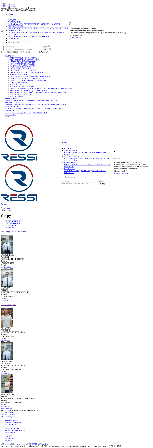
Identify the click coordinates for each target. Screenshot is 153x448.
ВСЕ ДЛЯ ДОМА (17, 96)
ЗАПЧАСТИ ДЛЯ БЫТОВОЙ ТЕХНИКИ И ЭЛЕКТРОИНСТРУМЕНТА (38, 92)
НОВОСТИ (55, 24)
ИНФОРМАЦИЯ (7, 417)
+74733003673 (6, 408)
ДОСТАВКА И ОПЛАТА (44, 32)
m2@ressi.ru (5, 373)
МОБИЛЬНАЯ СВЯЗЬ (18, 74)
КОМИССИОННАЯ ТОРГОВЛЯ (21, 32)
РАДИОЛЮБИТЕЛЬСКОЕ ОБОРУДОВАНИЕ (28, 78)
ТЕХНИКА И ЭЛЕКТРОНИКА (22, 86)
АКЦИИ (8, 436)
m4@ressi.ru (5, 340)
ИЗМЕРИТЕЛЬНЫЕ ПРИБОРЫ (22, 62)
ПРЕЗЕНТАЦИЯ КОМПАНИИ (20, 28)
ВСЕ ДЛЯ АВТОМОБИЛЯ (20, 94)
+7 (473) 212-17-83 (8, 4)
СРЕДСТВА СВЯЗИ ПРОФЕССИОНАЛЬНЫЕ (28, 80)
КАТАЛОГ (9, 56)
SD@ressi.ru (5, 300)
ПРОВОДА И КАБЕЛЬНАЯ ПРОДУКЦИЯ (26, 72)
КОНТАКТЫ (10, 115)
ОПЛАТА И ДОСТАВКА (15, 430)
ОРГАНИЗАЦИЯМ (12, 102)
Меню (10, 14)
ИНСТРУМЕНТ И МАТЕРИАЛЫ (23, 70)
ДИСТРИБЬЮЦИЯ (31, 24)
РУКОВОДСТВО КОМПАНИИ (13, 232)
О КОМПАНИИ (11, 98)
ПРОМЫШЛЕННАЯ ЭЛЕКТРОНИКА (25, 60)
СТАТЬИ (8, 440)
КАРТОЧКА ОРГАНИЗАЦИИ (56, 28)
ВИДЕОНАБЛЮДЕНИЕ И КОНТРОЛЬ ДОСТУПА (30, 76)
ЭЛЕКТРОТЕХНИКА (18, 82)
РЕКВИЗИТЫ (45, 24)
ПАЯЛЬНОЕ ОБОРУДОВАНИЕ (22, 66)
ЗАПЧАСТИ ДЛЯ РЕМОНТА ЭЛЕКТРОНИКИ (28, 90)
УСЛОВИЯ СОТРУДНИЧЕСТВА (21, 36)
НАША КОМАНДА (16, 24)
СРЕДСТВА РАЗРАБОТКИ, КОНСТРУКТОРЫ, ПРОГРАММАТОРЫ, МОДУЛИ (41, 88)
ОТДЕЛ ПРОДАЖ (8, 305)
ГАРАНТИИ (59, 32)
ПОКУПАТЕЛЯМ (12, 107)
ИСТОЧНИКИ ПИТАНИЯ (20, 68)
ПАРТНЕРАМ (10, 111)
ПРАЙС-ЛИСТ (38, 28)
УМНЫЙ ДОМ (16, 84)
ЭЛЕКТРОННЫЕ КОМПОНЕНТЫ (23, 58)
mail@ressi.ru (6, 267)
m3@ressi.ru (5, 406)
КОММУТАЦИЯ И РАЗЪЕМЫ (22, 64)
